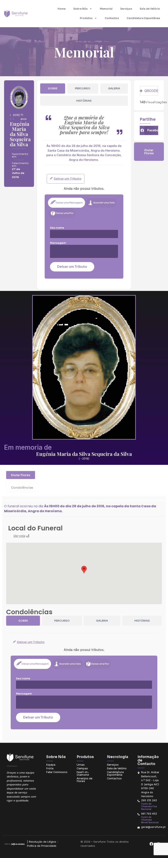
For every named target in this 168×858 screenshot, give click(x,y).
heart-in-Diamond (83, 773)
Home (62, 8)
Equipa (50, 764)
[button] (149, 130)
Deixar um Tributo (72, 266)
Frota (49, 768)
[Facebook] (151, 844)
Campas (82, 768)
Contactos (112, 18)
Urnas (81, 764)
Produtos (86, 18)
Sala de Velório (150, 8)
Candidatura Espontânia (115, 773)
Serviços (126, 8)
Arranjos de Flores (84, 780)
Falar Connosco (56, 772)
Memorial (106, 8)
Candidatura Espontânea (143, 18)
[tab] (52, 88)
